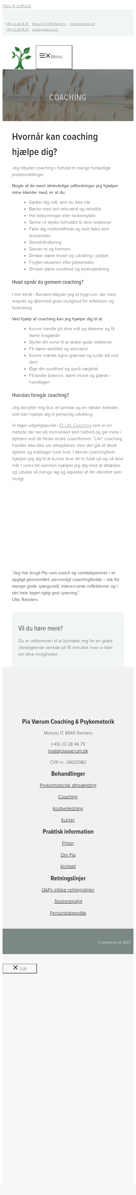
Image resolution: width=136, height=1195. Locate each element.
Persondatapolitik (68, 913)
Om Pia (68, 855)
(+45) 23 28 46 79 (17, 24)
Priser (68, 843)
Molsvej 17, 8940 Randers (49, 24)
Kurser (68, 820)
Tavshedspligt (68, 901)
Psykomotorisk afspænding (68, 785)
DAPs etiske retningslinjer (68, 890)
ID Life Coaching (75, 425)
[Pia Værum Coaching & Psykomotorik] (21, 69)
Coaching (68, 797)
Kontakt (68, 866)
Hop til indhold (17, 6)
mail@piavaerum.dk (82, 24)
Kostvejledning (68, 808)
